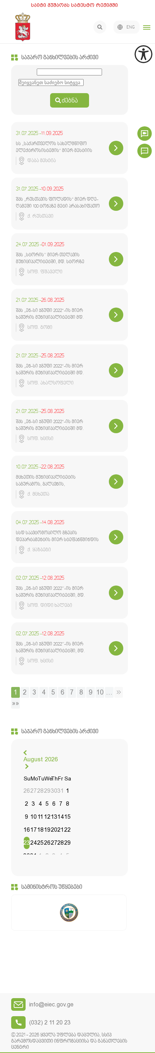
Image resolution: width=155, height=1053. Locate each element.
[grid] (47, 818)
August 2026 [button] (40, 759)
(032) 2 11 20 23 (50, 1022)
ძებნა (70, 100)
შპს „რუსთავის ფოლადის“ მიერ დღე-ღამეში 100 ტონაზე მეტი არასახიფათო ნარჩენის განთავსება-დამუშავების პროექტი (58, 203)
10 (99, 692)
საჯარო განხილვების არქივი (59, 58)
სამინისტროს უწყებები (51, 887)
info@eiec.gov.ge (51, 1004)
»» (15, 703)
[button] (25, 753)
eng (131, 27)
